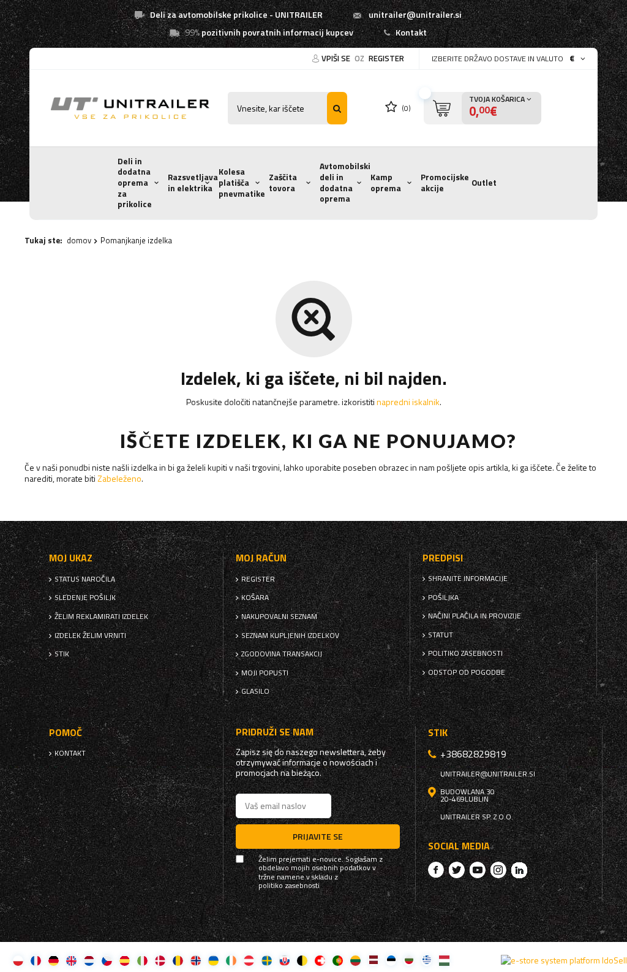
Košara (255, 597)
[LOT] (373, 960)
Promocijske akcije (445, 182)
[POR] (338, 960)
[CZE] (107, 960)
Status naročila (84, 579)
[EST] (391, 960)
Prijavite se (318, 836)
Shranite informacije (468, 578)
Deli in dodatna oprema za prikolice (135, 183)
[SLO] (284, 960)
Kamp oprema (385, 182)
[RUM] (178, 960)
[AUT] (249, 960)
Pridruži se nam (275, 732)
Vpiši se (336, 58)
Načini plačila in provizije (474, 616)
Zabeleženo (119, 478)
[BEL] (302, 960)
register (386, 58)
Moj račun (261, 558)
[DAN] (160, 960)
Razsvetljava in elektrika (193, 182)
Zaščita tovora (283, 182)
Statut (440, 635)
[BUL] (409, 960)
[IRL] (231, 960)
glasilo (255, 691)
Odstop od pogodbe (466, 672)
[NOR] (196, 960)
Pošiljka (443, 597)
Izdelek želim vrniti (90, 635)
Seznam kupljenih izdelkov (290, 635)
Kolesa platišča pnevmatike (242, 182)
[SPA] (124, 960)
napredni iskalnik (408, 401)
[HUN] (444, 960)
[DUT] (89, 960)
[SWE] (267, 960)
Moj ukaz (70, 558)
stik (61, 654)
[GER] (53, 960)
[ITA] (142, 960)
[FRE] (36, 960)
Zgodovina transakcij (281, 654)
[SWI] (320, 960)
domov (79, 240)
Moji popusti (264, 673)
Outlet (484, 183)
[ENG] (71, 960)
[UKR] (213, 960)
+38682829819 (473, 754)
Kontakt (411, 32)
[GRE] (426, 960)
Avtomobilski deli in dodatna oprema (345, 182)
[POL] (18, 960)
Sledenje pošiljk (85, 597)
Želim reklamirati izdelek (101, 616)
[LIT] (355, 960)
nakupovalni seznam (279, 616)
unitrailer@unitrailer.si (415, 14)
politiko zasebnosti (465, 653)
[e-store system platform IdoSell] (564, 960)
